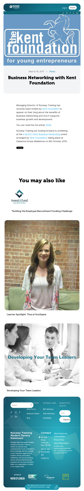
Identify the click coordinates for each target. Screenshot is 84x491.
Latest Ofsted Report (61, 443)
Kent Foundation (50, 108)
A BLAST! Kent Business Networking (41, 134)
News (52, 71)
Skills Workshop (49, 413)
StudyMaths (47, 418)
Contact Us (45, 458)
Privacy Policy (59, 440)
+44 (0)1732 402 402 (45, 452)
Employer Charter (33, 413)
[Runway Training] (13, 7)
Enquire (72, 7)
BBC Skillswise (48, 409)
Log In (64, 8)
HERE (48, 125)
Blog (28, 418)
